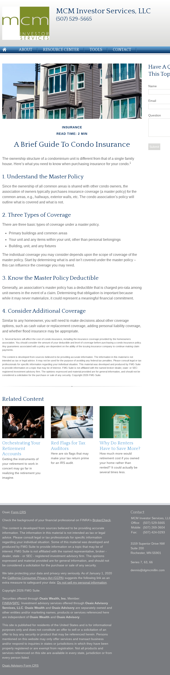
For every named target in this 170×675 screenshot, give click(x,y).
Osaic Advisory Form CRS (20, 665)
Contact (122, 50)
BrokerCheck (102, 520)
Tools (96, 50)
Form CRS (18, 512)
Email (152, 100)
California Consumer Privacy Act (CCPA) (36, 578)
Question (154, 115)
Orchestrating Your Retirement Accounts (21, 448)
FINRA (7, 603)
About (25, 50)
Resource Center (61, 50)
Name (152, 86)
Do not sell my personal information (82, 582)
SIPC (15, 603)
